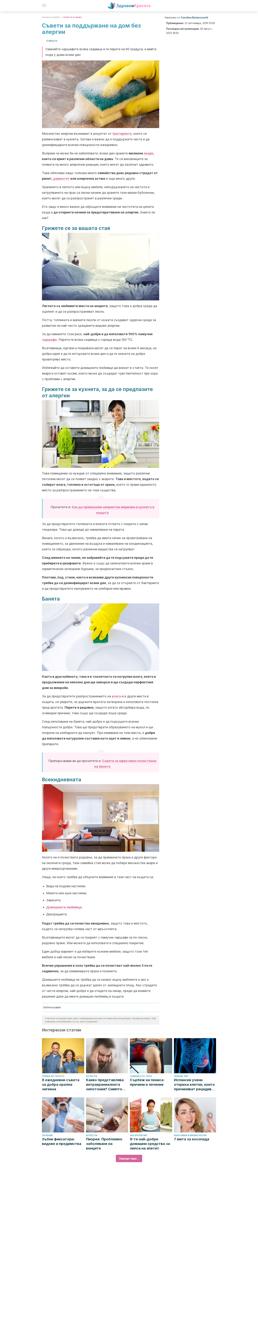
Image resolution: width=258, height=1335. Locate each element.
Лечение (47, 1135)
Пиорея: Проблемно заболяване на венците (104, 1143)
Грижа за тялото (53, 1076)
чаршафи (49, 339)
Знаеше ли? (181, 1076)
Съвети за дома (72, 17)
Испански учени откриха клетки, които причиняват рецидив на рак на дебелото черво (194, 1084)
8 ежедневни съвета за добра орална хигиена (60, 1084)
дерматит (61, 178)
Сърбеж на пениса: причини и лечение (147, 1082)
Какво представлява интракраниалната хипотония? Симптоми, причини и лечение (107, 1084)
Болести (91, 1076)
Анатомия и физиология (190, 1135)
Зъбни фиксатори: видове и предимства (61, 1141)
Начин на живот (51, 17)
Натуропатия (138, 1135)
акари (148, 153)
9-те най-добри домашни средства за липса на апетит (150, 1143)
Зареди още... (129, 1158)
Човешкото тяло (141, 1076)
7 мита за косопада (191, 1139)
